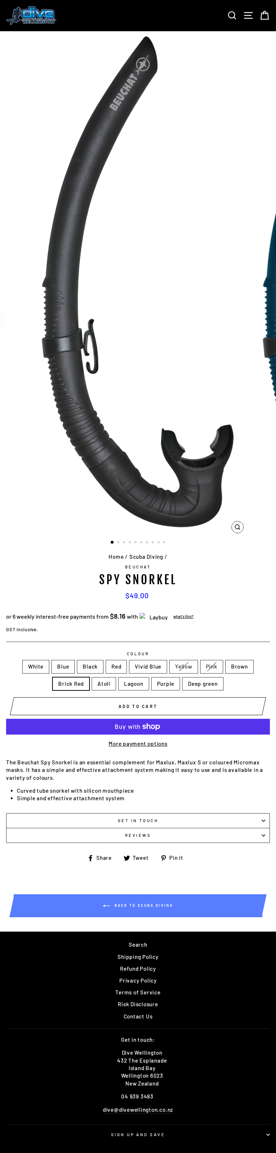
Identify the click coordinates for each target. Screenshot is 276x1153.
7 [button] (148, 543)
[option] (138, 284)
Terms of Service (137, 992)
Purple (166, 683)
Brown (239, 666)
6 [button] (142, 543)
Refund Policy (138, 968)
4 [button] (130, 543)
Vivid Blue (148, 666)
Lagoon (133, 683)
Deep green (203, 683)
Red (116, 666)
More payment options (138, 743)
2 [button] (119, 543)
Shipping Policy (138, 956)
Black (90, 666)
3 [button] (124, 543)
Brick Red (71, 683)
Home (116, 556)
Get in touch (138, 820)
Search (138, 944)
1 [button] (112, 542)
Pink (211, 666)
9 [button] (159, 543)
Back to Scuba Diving (143, 905)
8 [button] (153, 543)
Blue (63, 666)
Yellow (183, 666)
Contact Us (138, 1016)
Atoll (103, 683)
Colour (138, 653)
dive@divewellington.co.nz (138, 1109)
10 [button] (165, 543)
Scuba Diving (146, 556)
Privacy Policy (138, 980)
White (35, 666)
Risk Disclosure (138, 1004)
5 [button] (136, 543)
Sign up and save (138, 1134)
